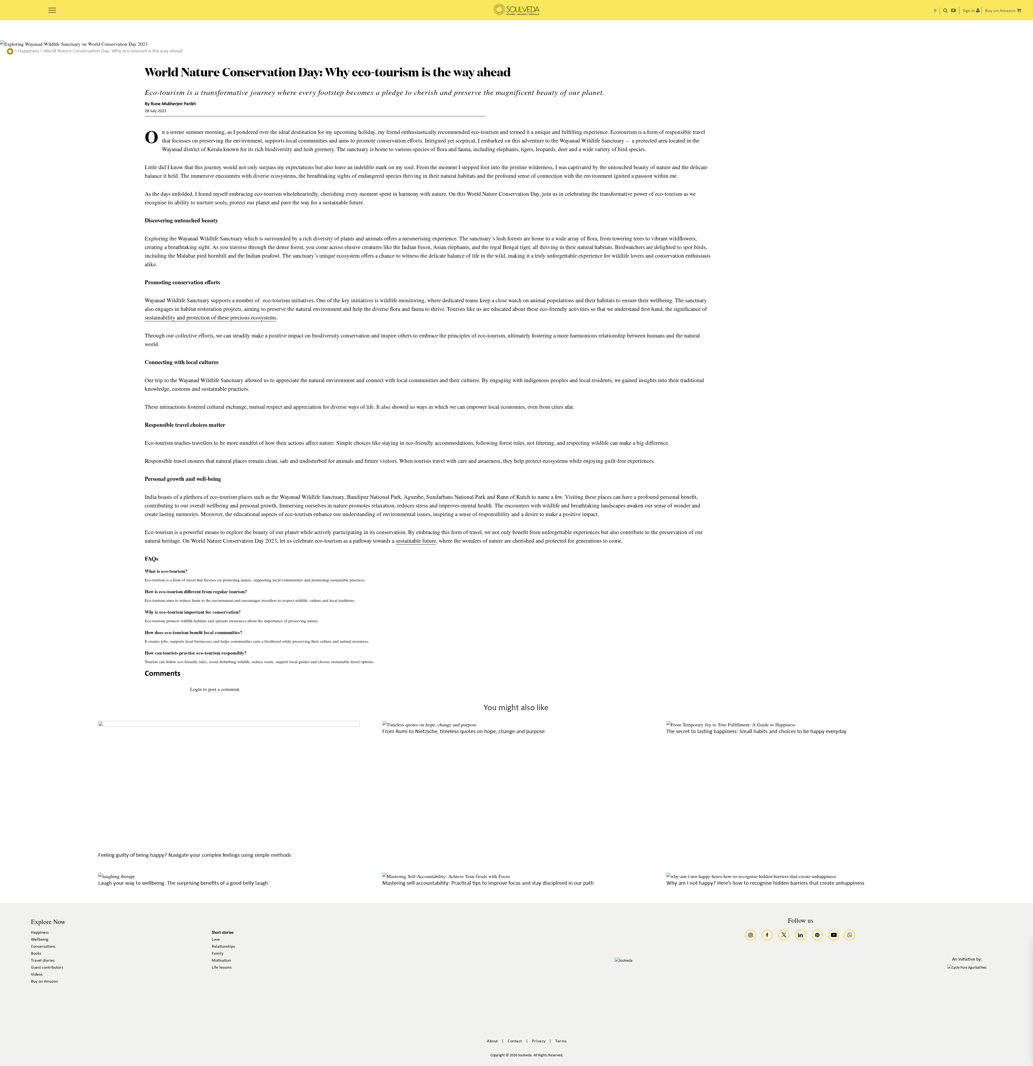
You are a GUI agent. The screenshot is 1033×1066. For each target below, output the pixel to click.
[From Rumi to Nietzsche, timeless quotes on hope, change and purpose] (429, 724)
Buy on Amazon (44, 981)
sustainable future (416, 540)
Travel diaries (43, 960)
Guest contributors (47, 967)
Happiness (28, 51)
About (492, 1041)
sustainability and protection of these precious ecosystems (210, 317)
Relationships (223, 946)
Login (196, 689)
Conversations (43, 946)
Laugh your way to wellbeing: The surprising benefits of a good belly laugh (183, 883)
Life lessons (222, 967)
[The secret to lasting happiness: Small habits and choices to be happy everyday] (730, 724)
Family (217, 953)
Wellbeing (39, 939)
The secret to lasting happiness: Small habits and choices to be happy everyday (756, 731)
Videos (37, 974)
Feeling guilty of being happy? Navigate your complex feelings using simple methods (194, 855)
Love (216, 939)
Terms (561, 1041)
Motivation (221, 960)
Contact (515, 1041)
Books (36, 953)
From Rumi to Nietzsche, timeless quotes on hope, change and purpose (463, 731)
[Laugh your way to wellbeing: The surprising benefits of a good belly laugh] (116, 876)
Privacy (539, 1041)
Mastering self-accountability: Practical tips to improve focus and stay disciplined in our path (488, 883)
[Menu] (52, 8)
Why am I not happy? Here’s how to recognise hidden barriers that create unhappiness (765, 883)
